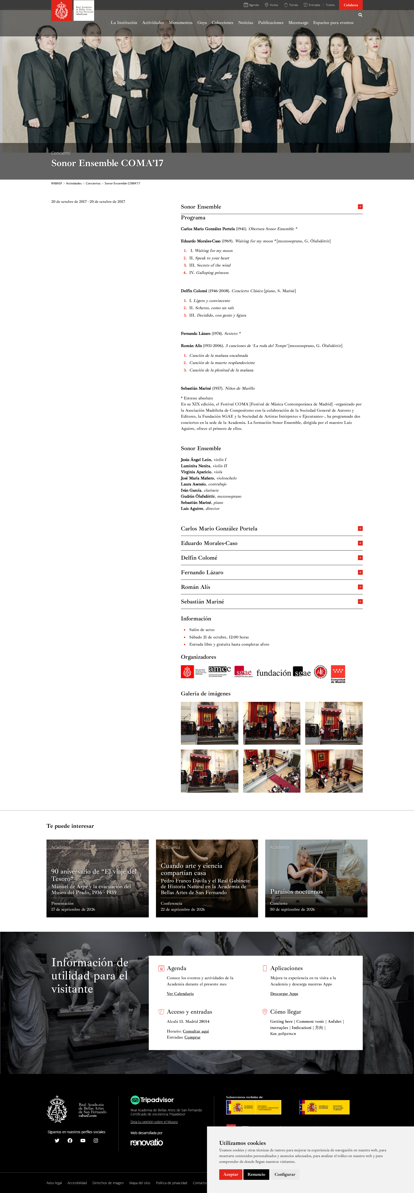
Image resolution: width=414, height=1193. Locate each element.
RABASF (56, 183)
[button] (360, 15)
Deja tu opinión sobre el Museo (154, 1121)
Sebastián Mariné (202, 601)
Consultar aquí (196, 1031)
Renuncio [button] (256, 1174)
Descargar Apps (284, 993)
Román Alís (195, 586)
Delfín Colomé (199, 557)
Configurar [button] (285, 1174)
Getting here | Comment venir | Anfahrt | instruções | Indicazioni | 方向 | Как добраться (307, 1027)
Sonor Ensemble (201, 206)
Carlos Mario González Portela (219, 528)
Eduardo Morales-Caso (209, 543)
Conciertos (93, 183)
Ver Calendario (180, 993)
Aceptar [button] (230, 1174)
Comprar (192, 1037)
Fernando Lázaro (202, 572)
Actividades (74, 183)
